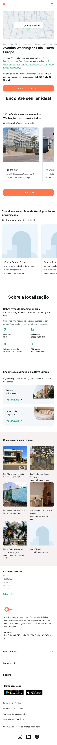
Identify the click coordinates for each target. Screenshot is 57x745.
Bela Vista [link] (7, 585)
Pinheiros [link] (6, 576)
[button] (28, 651)
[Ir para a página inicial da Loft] (6, 4)
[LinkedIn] (28, 737)
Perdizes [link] (6, 582)
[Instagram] (20, 737)
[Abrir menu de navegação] (52, 4)
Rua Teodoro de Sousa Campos (34, 64)
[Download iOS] (34, 693)
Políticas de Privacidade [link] (13, 708)
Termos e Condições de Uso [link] (15, 714)
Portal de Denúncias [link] (12, 703)
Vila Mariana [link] (8, 579)
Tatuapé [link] (6, 589)
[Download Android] (14, 693)
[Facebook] (37, 737)
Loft (5, 44)
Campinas (27, 44)
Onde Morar (15, 44)
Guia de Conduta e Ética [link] (13, 719)
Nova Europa (41, 44)
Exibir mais (7, 594)
